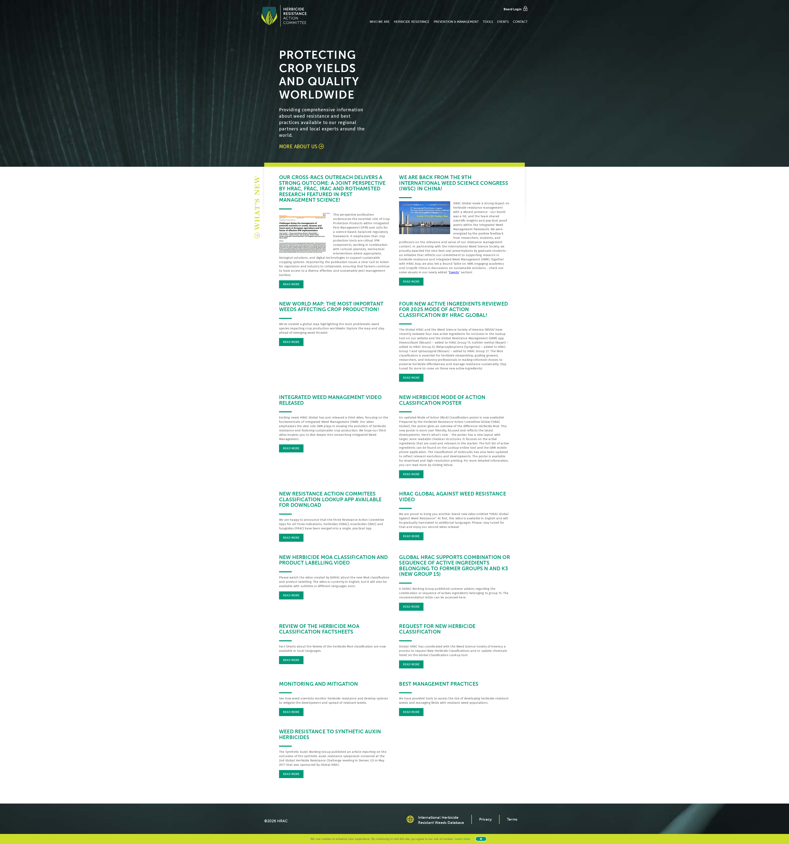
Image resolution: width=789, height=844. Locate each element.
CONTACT (520, 21)
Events (454, 272)
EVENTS (503, 21)
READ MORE (291, 284)
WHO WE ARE (380, 21)
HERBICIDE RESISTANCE (412, 21)
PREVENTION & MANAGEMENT (456, 21)
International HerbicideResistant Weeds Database (441, 820)
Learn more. (463, 839)
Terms (512, 819)
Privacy (485, 819)
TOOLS (488, 21)
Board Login (512, 9)
